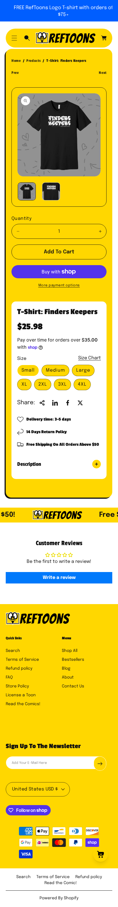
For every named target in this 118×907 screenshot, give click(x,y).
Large (83, 370)
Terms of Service (22, 660)
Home (16, 60)
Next (103, 72)
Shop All (69, 651)
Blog (66, 669)
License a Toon (21, 695)
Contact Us (73, 686)
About (68, 677)
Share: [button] (26, 403)
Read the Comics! (23, 704)
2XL (42, 384)
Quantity (21, 218)
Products (33, 60)
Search (13, 651)
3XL (62, 384)
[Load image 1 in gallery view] (27, 191)
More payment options (59, 285)
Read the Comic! (60, 883)
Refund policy (19, 669)
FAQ (9, 677)
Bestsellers (73, 660)
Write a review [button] (59, 577)
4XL (82, 384)
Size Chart (89, 358)
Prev (15, 72)
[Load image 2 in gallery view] (51, 191)
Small (28, 370)
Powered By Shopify (59, 898)
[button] (14, 38)
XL (24, 384)
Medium (55, 370)
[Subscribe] (100, 763)
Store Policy (17, 686)
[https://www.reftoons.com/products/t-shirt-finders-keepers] (55, 403)
